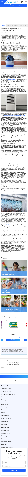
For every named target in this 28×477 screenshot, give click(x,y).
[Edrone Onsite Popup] (14, 238)
